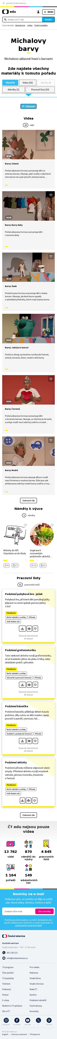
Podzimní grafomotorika (20, 650)
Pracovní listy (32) (40, 89)
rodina (29, 25)
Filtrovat (30, 106)
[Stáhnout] (22, 629)
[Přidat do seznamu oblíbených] (51, 133)
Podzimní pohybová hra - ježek (24, 594)
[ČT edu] (9, 13)
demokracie (20, 25)
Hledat (48, 19)
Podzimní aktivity (16, 762)
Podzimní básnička (16, 706)
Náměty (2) (13, 89)
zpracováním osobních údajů (28, 925)
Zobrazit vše (28, 500)
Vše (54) (10, 82)
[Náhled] (29, 629)
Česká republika (41, 25)
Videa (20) (28, 82)
